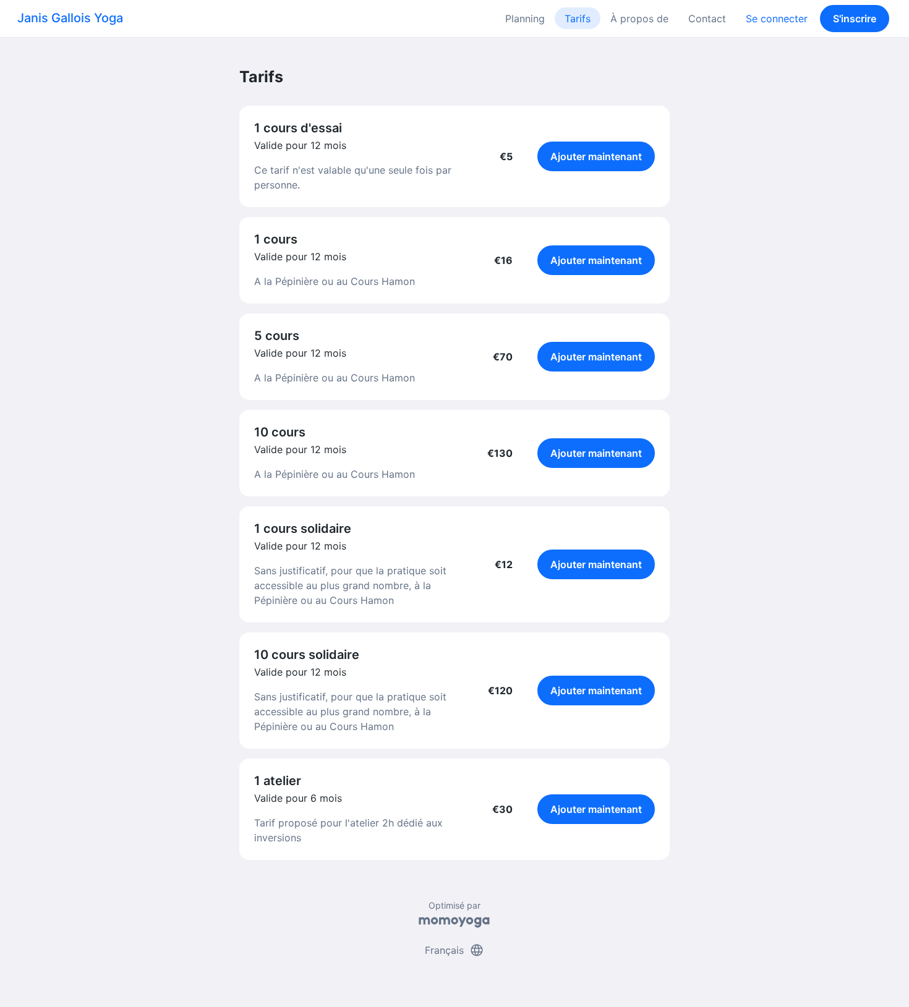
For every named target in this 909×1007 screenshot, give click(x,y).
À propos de (639, 18)
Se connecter (777, 18)
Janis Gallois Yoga (70, 18)
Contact (707, 18)
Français (454, 950)
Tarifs (578, 18)
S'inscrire (854, 18)
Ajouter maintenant (596, 156)
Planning (525, 18)
